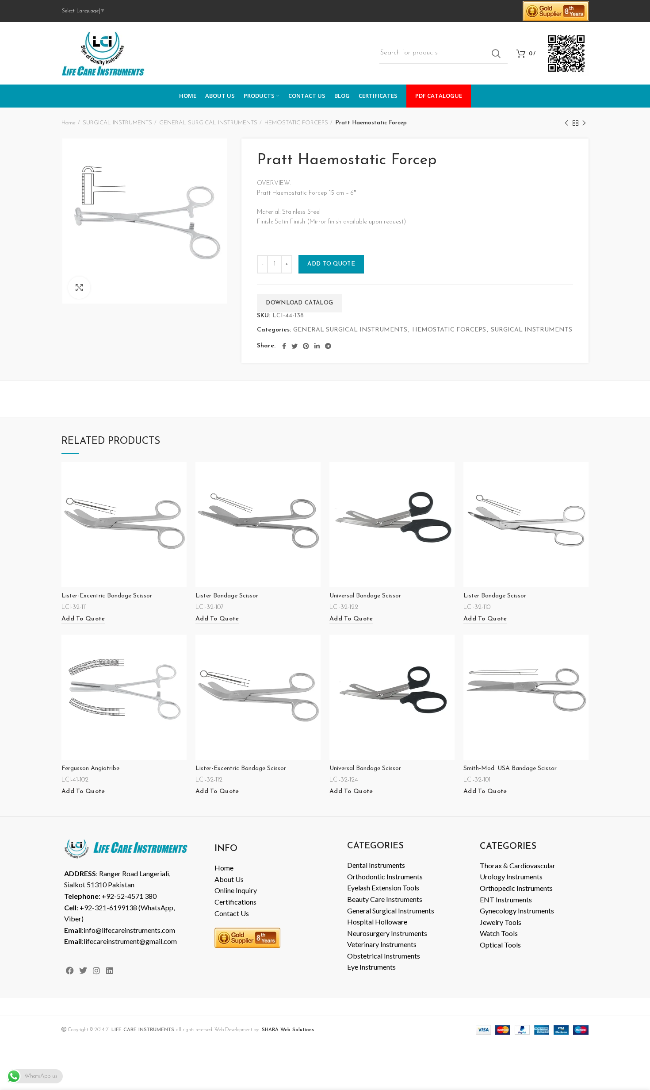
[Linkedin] (109, 970)
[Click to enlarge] (79, 288)
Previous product (566, 123)
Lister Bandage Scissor (226, 596)
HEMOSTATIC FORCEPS (296, 123)
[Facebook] (69, 970)
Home (68, 123)
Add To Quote (331, 264)
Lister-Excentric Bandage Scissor (106, 596)
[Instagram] (96, 970)
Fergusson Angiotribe (90, 768)
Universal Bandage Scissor (365, 596)
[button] (83, 619)
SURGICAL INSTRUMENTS (117, 123)
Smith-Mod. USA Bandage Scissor (510, 768)
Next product (584, 123)
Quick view (180, 476)
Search (496, 53)
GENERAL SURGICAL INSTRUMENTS (208, 123)
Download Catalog (299, 303)
